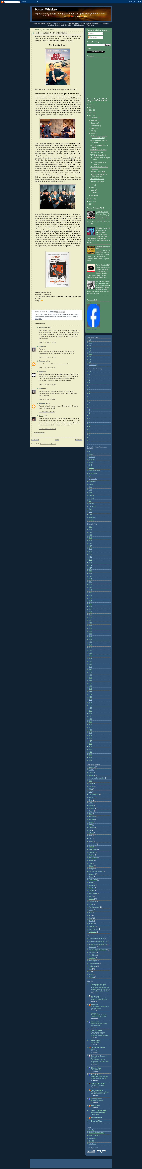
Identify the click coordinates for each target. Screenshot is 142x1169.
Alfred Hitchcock (65, 314)
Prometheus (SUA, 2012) (98, 150)
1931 (90, 557)
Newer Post (35, 440)
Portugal (91, 869)
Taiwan (91, 904)
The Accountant (95, 1042)
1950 (90, 593)
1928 (90, 549)
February (94, 193)
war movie (92, 517)
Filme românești (86, 23)
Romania (91, 874)
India (90, 825)
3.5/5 (90, 354)
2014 (91, 110)
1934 (90, 565)
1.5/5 (90, 343)
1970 (90, 642)
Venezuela (92, 926)
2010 (91, 201)
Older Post (78, 440)
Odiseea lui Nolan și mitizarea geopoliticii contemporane (100, 998)
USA (40, 319)
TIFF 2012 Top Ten (96, 152)
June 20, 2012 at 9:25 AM (47, 412)
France (91, 805)
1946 (90, 584)
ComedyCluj (92, 947)
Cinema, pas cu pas (98, 1083)
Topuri (97, 23)
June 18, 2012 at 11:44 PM (47, 342)
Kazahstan (92, 844)
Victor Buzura (90, 303)
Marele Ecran (95, 996)
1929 (90, 551)
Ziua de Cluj (92, 1144)
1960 (90, 617)
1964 (90, 625)
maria (41, 371)
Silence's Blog (96, 1068)
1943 (90, 576)
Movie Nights (93, 961)
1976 (90, 658)
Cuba (90, 792)
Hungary (91, 819)
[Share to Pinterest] (63, 312)
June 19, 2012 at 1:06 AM (47, 399)
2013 (91, 113)
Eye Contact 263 (96, 1070)
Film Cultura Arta (97, 1090)
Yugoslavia (92, 932)
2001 (90, 724)
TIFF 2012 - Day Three (97, 171)
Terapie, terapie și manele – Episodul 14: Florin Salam (99, 1016)
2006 (90, 738)
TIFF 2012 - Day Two (97, 179)
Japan (91, 841)
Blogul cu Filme (96, 1121)
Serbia (91, 882)
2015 (91, 107)
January (93, 195)
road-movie (92, 506)
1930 (90, 554)
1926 (90, 543)
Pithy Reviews (79, 25)
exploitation (92, 481)
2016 (91, 105)
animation (92, 459)
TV (90, 971)
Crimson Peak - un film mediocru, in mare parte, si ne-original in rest (100, 1061)
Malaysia (91, 852)
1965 (90, 628)
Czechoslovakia (94, 794)
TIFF (90, 969)
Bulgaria (91, 783)
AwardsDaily (93, 1138)
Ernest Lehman (39, 317)
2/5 (90, 345)
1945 (90, 582)
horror (90, 490)
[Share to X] (59, 312)
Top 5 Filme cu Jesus (103, 281)
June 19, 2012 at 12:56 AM (47, 384)
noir (90, 501)
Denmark (91, 797)
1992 (90, 702)
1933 (90, 562)
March (93, 190)
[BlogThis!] (57, 312)
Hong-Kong (92, 816)
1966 (90, 631)
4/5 (90, 356)
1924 (90, 540)
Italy (90, 838)
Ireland (91, 833)
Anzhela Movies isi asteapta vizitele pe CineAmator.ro (99, 1077)
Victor (41, 346)
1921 (90, 532)
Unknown (42, 361)
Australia (91, 770)
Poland (91, 866)
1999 (90, 722)
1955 (90, 604)
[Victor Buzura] (93, 327)
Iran (90, 830)
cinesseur (94, 1005)
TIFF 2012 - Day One (97, 181)
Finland (91, 803)
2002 (90, 727)
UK (90, 915)
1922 (90, 535)
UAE (90, 912)
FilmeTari (92, 1130)
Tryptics (91, 977)
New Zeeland (93, 857)
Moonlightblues (96, 1099)
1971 (90, 645)
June (92, 133)
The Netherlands (94, 907)
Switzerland (92, 901)
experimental (93, 479)
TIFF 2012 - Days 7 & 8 (98, 155)
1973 (90, 650)
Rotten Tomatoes (94, 1135)
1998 (90, 719)
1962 (90, 620)
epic (90, 476)
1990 (90, 697)
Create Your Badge (92, 329)
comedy (91, 468)
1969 (90, 639)
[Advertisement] (58, 1163)
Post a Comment (39, 432)
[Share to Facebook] (61, 312)
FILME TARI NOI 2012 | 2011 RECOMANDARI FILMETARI (98, 1112)
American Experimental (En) (98, 941)
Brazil (90, 781)
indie (90, 492)
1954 (90, 601)
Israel (90, 836)
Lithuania (91, 847)
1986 (90, 686)
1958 (90, 612)
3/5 (90, 351)
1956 (90, 606)
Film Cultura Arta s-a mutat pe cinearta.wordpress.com (100, 1093)
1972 (90, 648)
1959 (41, 314)
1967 (90, 634)
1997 (90, 716)
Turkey (91, 910)
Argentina (92, 767)
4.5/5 (45, 314)
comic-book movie (94, 470)
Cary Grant (74, 314)
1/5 (90, 340)
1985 (90, 683)
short (90, 509)
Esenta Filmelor (96, 1117)
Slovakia (91, 888)
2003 (90, 730)
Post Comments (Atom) (48, 444)
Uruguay (91, 923)
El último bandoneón (97, 1100)
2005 (90, 735)
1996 (90, 713)
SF (90, 451)
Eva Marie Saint (50, 317)
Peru (90, 863)
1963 (90, 623)
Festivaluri (90, 25)
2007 (91, 204)
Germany (92, 808)
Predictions (92, 966)
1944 (90, 579)
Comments (93, 37)
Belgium (91, 775)
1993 (90, 705)
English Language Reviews (42, 23)
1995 (90, 711)
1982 (90, 675)
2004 (90, 733)
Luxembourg (93, 849)
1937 (90, 568)
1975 (90, 656)
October (93, 123)
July (92, 131)
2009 (90, 746)
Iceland (91, 822)
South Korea (93, 893)
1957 (90, 609)
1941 (90, 571)
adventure (56, 314)
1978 (90, 664)
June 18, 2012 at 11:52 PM (47, 357)
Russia (91, 877)
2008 (90, 744)
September (94, 126)
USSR (91, 921)
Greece (91, 811)
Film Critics (92, 955)
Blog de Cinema (96, 1030)
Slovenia (91, 890)
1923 (90, 538)
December (94, 118)
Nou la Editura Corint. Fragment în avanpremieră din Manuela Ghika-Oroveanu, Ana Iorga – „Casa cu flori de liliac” (100, 988)
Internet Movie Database (96, 1133)
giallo (90, 487)
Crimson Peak (95, 1051)
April (92, 187)
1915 (90, 527)
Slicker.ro (94, 1013)
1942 (90, 573)
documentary (93, 473)
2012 (91, 115)
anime (91, 462)
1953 (90, 598)
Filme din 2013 (73, 23)
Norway (91, 860)
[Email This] (55, 312)
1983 (90, 678)
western (91, 520)
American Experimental (56, 25)
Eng (66, 25)
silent (90, 512)
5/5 (90, 362)
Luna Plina (92, 958)
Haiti (90, 814)
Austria (91, 772)
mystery (91, 498)
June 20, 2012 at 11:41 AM (47, 429)
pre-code (91, 503)
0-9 (90, 371)
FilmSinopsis (95, 1040)
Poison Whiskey (46, 9)
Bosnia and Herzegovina (96, 778)
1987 (90, 689)
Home (57, 440)
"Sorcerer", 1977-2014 (97, 1085)
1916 (90, 529)
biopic (90, 465)
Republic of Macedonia (96, 871)
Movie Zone (95, 1022)
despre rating (93, 365)
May (92, 185)
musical (91, 495)
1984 (90, 680)
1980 (90, 669)
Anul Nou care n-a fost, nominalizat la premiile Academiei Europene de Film (99, 1033)
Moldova (91, 855)
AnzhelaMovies (96, 1075)
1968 (90, 637)
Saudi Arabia (93, 880)
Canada (91, 786)
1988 (90, 691)
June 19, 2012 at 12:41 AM (47, 368)
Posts (91, 33)
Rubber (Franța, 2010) (103, 265)
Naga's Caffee (95, 1105)
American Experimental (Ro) (98, 944)
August (93, 128)
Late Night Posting (102, 212)
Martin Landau (71, 317)
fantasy (91, 484)
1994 (90, 708)
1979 (90, 667)
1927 (90, 546)
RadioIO (91, 1141)
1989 (90, 694)
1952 (90, 595)
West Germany (93, 929)
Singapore (92, 885)
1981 (90, 672)
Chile (90, 789)
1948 (90, 587)
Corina (41, 416)
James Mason (61, 317)
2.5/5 (90, 348)
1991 (90, 700)
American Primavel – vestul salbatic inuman (99, 1024)
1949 (90, 590)
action (50, 314)
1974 (90, 653)
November (94, 120)
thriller (36, 319)
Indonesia (92, 827)
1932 (90, 560)
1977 (90, 661)
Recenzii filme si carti (98, 984)
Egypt (90, 800)
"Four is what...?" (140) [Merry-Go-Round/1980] (100, 1007)
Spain (90, 896)
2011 (91, 199)
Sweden (91, 899)
